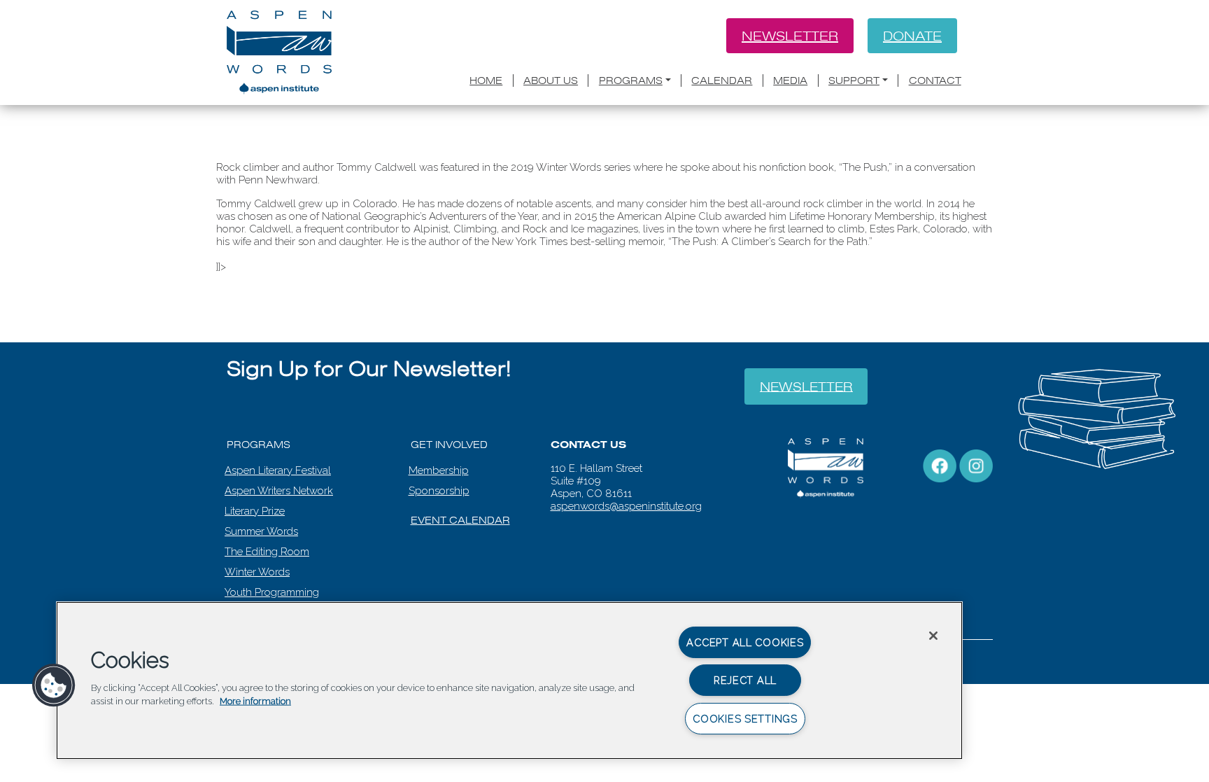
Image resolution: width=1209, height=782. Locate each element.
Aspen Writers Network (279, 490)
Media (790, 80)
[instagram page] (976, 465)
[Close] (933, 635)
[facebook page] (939, 465)
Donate (912, 35)
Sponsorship (439, 490)
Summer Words (261, 531)
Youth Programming (272, 592)
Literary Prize (255, 511)
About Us (550, 80)
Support (853, 80)
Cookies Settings (745, 719)
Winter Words (257, 572)
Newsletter (790, 35)
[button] (53, 685)
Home (485, 80)
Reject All (745, 680)
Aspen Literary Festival (278, 470)
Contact (935, 80)
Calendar (721, 80)
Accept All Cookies (744, 642)
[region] (509, 680)
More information (255, 701)
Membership (439, 470)
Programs (631, 80)
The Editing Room (267, 551)
